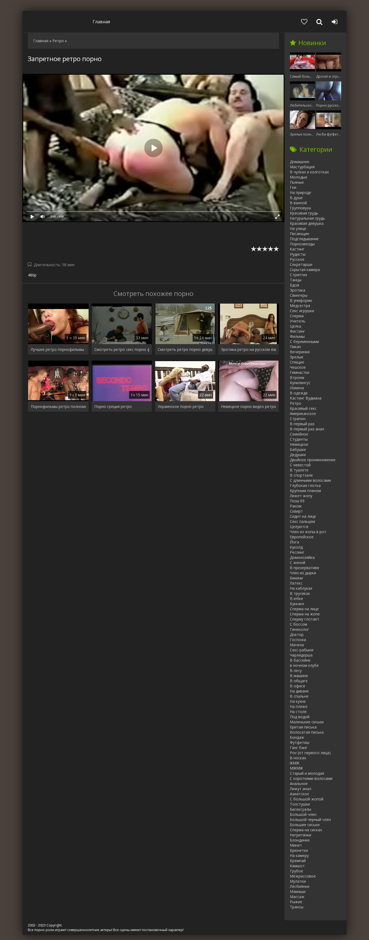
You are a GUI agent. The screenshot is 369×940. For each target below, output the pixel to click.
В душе (296, 197)
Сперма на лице (304, 608)
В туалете (299, 470)
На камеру (299, 855)
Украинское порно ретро (181, 406)
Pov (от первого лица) (310, 752)
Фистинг (297, 331)
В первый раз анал (307, 428)
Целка (295, 326)
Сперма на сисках (306, 829)
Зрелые (296, 356)
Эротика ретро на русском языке (248, 349)
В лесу (296, 670)
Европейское (302, 536)
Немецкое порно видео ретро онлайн (248, 406)
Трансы (296, 906)
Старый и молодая (307, 773)
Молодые (298, 177)
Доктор (297, 634)
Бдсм (294, 285)
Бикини (296, 578)
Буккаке (297, 603)
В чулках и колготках (309, 171)
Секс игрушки (302, 310)
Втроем (297, 377)
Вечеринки (300, 351)
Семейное (299, 434)
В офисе (297, 685)
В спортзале (301, 475)
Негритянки (300, 834)
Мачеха (297, 644)
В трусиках (300, 593)
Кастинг (297, 249)
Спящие (297, 362)
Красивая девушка (307, 223)
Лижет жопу (301, 495)
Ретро (295, 403)
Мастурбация (302, 166)
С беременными (304, 341)
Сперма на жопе (305, 613)
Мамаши (298, 891)
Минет (296, 845)
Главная (101, 22)
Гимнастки (299, 372)
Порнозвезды (302, 243)
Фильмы (297, 336)
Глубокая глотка (305, 485)
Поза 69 (297, 500)
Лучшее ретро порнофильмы (57, 349)
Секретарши (301, 264)
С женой (297, 562)
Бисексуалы (300, 809)
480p (32, 275)
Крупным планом (305, 490)
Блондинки (300, 840)
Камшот (297, 865)
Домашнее (299, 161)
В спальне (299, 696)
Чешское (298, 367)
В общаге (299, 680)
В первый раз (302, 423)
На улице (298, 228)
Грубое (296, 870)
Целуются (299, 526)
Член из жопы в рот (308, 531)
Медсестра (300, 305)
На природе (300, 192)
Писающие (299, 233)
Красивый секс (303, 408)
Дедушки (298, 454)
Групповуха (300, 207)
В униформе (301, 300)
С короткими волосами (311, 778)
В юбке (296, 598)
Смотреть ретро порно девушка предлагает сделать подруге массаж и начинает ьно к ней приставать (185, 349)
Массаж (297, 896)
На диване (299, 691)
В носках (298, 757)
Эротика (297, 290)
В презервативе (304, 567)
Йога (294, 542)
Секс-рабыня (301, 649)
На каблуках (301, 588)
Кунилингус (300, 382)
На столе (298, 711)
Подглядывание (304, 238)
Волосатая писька (307, 732)
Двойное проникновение (313, 459)
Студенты (299, 439)
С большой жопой (306, 799)
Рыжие (296, 901)
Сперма (297, 315)
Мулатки (298, 881)
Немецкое (299, 444)
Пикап (295, 346)
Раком (295, 506)
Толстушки (300, 804)
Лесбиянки (299, 886)
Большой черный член (310, 819)
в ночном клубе (304, 665)
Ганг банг (298, 747)
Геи (293, 187)
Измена (297, 387)
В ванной (298, 202)
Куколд (296, 547)
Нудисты (298, 254)
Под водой (300, 716)
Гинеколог (299, 629)
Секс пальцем (302, 521)
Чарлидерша (301, 655)
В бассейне (300, 660)
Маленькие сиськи (307, 721)
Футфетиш (299, 742)
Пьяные (297, 182)
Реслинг (297, 552)
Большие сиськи (305, 824)
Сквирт (296, 511)
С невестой (300, 464)
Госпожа (298, 639)
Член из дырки (303, 572)
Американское (303, 413)
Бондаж (297, 737)
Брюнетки (299, 850)
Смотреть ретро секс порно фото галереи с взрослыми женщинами (121, 349)
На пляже (298, 706)
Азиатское (299, 793)
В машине (299, 675)
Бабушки (298, 449)
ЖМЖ (294, 763)
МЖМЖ (296, 768)
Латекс (296, 583)
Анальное (299, 783)
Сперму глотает (304, 619)
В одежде (299, 392)
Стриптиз (298, 274)
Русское (297, 259)
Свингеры (298, 295)
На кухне (298, 701)
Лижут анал (300, 788)
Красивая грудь (304, 213)
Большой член (303, 814)
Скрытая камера (305, 269)
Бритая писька (303, 727)
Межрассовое (303, 876)
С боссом (298, 624)
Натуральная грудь (307, 218)
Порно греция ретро (113, 406)
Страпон (298, 418)
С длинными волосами (310, 480)
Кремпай (298, 860)
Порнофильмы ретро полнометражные (58, 406)
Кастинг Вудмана (305, 398)
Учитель (297, 321)
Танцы (295, 279)
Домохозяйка (302, 557)
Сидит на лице (303, 516)
